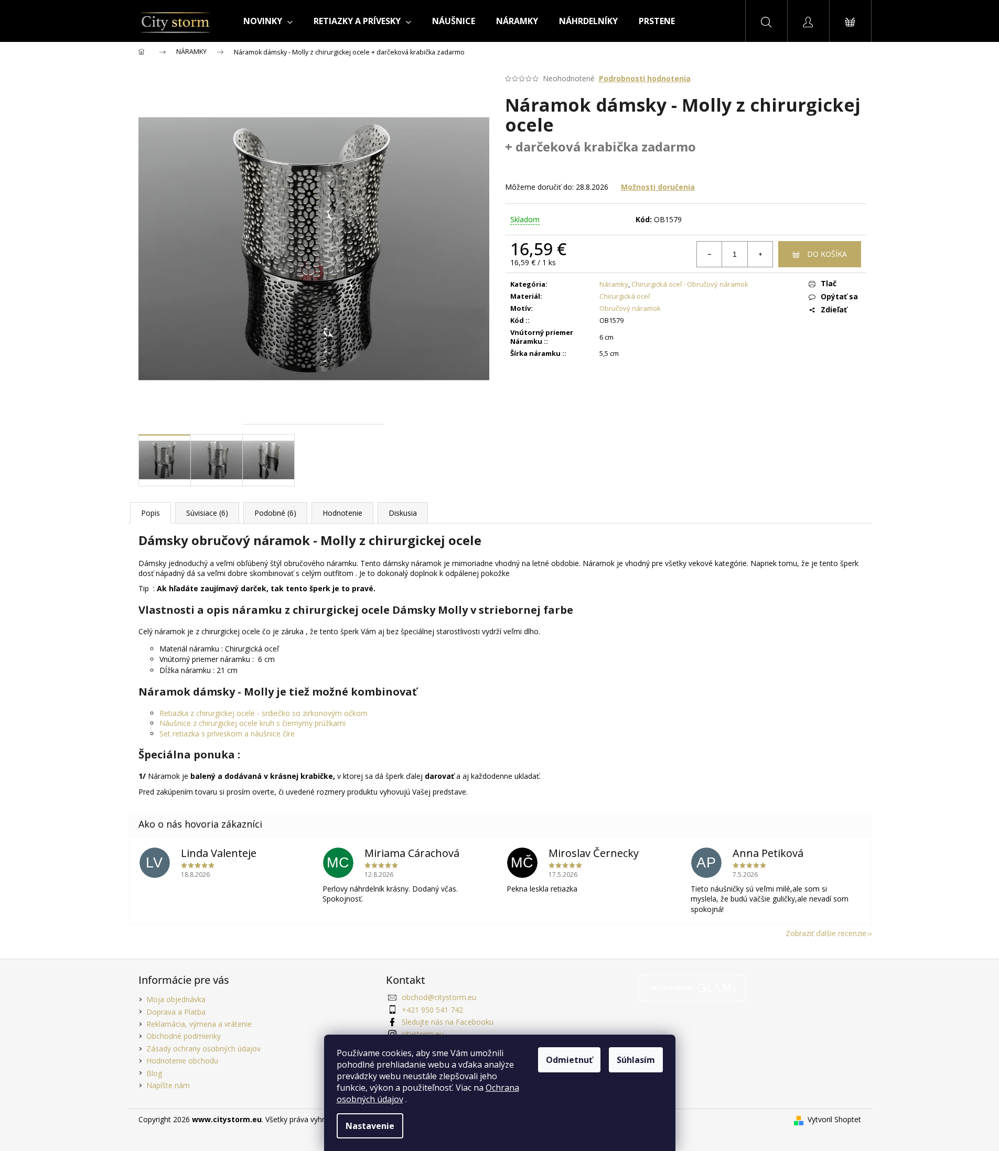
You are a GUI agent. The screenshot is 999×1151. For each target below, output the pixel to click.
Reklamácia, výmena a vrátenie (199, 1024)
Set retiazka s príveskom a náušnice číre (227, 734)
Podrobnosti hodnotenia (645, 78)
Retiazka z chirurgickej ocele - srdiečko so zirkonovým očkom (263, 713)
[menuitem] (268, 21)
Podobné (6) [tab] (275, 513)
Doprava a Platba (176, 1012)
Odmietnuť (569, 1060)
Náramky (613, 284)
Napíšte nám (168, 1085)
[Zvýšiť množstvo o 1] (759, 254)
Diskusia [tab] (403, 513)
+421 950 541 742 (432, 1010)
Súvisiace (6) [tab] (207, 513)
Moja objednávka (176, 999)
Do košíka (827, 254)
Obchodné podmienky (183, 1036)
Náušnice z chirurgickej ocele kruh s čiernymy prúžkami (252, 723)
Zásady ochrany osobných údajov (203, 1049)
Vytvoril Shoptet (834, 1119)
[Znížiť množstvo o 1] (709, 254)
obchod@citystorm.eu (439, 997)
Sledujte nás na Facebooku (447, 1022)
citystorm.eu (423, 1034)
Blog (154, 1073)
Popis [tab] (150, 513)
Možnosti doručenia (658, 187)
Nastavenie (370, 1126)
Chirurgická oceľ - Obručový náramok (689, 284)
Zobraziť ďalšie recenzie (826, 933)
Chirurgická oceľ (624, 296)
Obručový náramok (630, 308)
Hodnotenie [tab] (342, 513)
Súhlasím (636, 1060)
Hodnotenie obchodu (182, 1061)
